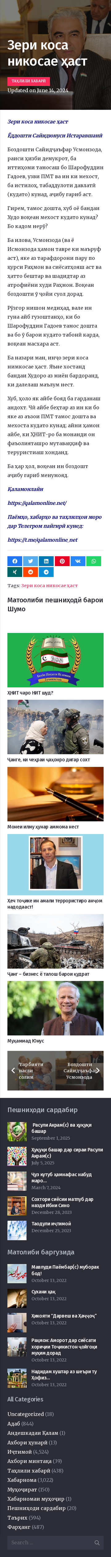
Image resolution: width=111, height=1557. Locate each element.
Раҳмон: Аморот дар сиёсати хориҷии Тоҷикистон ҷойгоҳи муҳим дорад (64, 1346)
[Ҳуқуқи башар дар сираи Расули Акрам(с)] (17, 1151)
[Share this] (14, 561)
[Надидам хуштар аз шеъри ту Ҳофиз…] (17, 1373)
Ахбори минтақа (29, 1461)
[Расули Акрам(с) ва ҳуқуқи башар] (17, 1126)
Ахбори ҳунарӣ (27, 1442)
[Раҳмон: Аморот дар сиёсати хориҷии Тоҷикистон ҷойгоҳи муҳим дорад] (17, 1342)
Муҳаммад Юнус (25, 1041)
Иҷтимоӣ (19, 1452)
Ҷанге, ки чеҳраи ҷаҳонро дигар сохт (48, 760)
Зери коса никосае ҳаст (49, 585)
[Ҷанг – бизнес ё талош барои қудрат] (55, 918)
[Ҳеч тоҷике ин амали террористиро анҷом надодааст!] (55, 838)
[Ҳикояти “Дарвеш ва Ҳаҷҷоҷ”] (17, 1317)
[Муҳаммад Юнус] (55, 985)
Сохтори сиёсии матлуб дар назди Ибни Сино (62, 1202)
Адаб (13, 1424)
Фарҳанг (19, 1527)
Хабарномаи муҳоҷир (35, 1499)
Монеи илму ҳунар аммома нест (43, 827)
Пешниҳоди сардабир (36, 1508)
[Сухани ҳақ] (17, 1293)
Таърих (17, 1518)
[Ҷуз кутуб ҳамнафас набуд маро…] (17, 1176)
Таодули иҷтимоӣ (51, 1224)
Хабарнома (21, 1480)
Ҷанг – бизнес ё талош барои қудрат (48, 974)
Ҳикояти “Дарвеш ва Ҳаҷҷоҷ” (64, 1316)
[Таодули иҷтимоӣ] (17, 1225)
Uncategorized (25, 1414)
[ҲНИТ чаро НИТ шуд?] (55, 637)
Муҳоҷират (22, 1489)
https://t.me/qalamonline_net (42, 540)
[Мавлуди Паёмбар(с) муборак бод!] (17, 1268)
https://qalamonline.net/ (36, 503)
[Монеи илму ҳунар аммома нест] (55, 771)
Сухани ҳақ (43, 1292)
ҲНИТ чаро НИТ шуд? (30, 693)
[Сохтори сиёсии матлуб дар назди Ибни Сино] (17, 1201)
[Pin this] (62, 561)
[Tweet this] (30, 561)
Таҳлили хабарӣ (28, 1471)
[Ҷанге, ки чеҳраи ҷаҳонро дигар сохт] (55, 704)
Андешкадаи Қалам (32, 1433)
